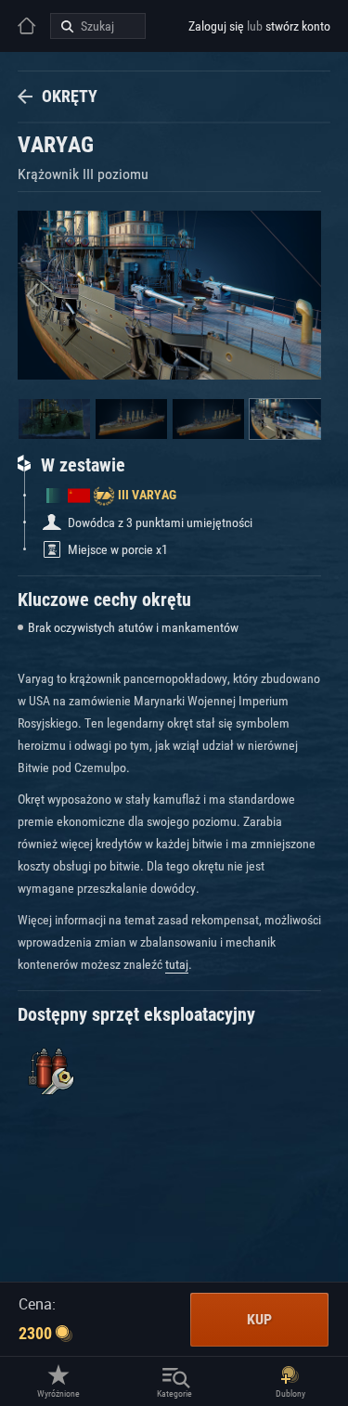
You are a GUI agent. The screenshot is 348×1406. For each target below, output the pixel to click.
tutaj (176, 964)
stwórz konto (297, 26)
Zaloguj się (216, 26)
